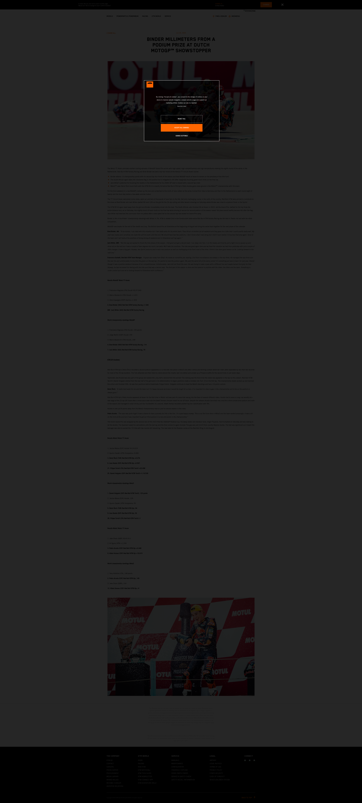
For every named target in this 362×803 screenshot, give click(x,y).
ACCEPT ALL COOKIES (181, 127)
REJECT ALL (182, 118)
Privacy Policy (180, 106)
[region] (181, 110)
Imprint (184, 106)
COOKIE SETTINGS (182, 135)
